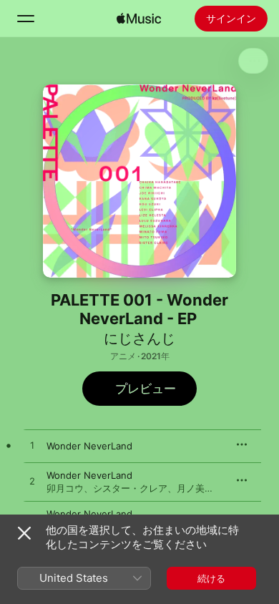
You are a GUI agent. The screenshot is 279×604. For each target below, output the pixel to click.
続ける (211, 578)
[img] (139, 18)
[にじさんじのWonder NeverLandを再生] (32, 445)
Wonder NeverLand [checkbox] (89, 446)
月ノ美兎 (195, 488)
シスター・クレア (130, 488)
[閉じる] (24, 533)
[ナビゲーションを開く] (25, 18)
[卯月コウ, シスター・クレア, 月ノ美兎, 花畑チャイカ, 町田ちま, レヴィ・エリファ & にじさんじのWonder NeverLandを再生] (32, 481)
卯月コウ (65, 488)
